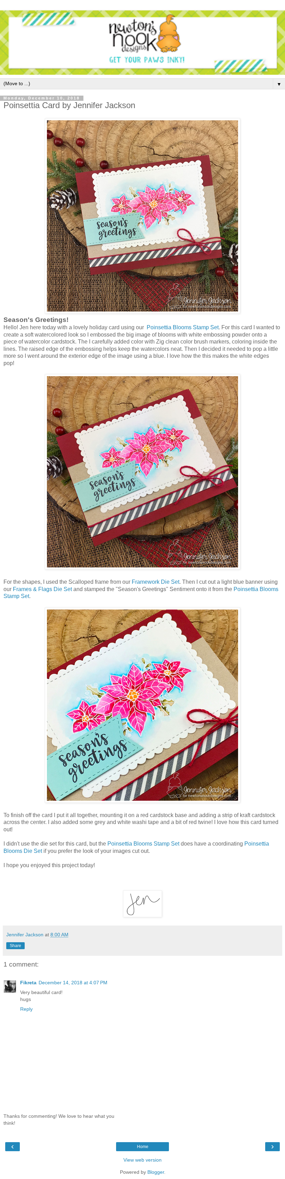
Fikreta (28, 982)
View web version (142, 1160)
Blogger (155, 1172)
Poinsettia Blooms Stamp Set (183, 327)
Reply (26, 1009)
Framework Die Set (155, 582)
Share (15, 945)
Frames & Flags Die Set (42, 589)
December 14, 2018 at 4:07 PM (73, 982)
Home (142, 1146)
